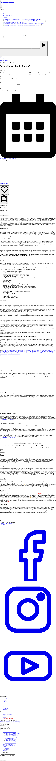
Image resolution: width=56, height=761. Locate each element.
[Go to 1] (4, 52)
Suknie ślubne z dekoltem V (14, 354)
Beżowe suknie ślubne (22, 350)
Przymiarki (5, 709)
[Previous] (0, 56)
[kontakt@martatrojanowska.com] (0, 754)
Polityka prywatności (7, 714)
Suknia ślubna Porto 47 (4, 183)
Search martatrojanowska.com (6, 758)
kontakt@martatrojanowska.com (7, 523)
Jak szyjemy (5, 708)
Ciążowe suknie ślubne (33, 350)
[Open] (0, 8)
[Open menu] (0, 0)
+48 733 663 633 (3, 524)
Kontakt (4, 717)
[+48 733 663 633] (0, 752)
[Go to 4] (28, 52)
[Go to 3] (20, 52)
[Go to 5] (36, 52)
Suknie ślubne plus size (5, 60)
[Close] (0, 729)
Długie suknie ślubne (42, 350)
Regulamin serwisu (7, 715)
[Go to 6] (44, 48)
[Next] (1, 56)
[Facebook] (28, 581)
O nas (4, 706)
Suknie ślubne (6, 698)
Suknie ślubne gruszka (45, 351)
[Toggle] (0, 355)
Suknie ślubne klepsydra (11, 352)
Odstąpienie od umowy (8, 718)
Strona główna (3, 57)
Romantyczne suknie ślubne (21, 351)
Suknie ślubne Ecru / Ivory (33, 351)
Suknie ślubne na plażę (22, 352)
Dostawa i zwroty (4, 210)
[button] (40, 19)
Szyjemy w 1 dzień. (7, 755)
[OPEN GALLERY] (21, 19)
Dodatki (4, 700)
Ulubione (5, 701)
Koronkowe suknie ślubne (9, 351)
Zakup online (3, 207)
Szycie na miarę (3, 205)
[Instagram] (28, 637)
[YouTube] (28, 693)
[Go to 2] (12, 52)
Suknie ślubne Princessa (46, 352)
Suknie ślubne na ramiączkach (34, 352)
